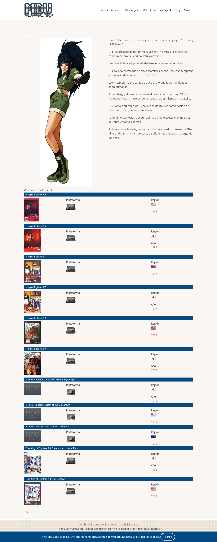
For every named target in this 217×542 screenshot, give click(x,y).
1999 (154, 335)
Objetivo (112, 524)
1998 (154, 469)
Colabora (84, 524)
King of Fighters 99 (36, 318)
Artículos (116, 10)
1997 (154, 274)
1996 (154, 211)
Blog (177, 10)
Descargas (131, 10)
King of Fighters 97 (36, 256)
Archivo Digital (162, 10)
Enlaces (133, 524)
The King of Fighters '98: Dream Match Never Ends (52, 448)
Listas (102, 10)
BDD (146, 10)
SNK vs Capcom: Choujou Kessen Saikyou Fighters (52, 379)
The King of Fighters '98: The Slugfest (45, 479)
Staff (123, 524)
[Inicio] (38, 10)
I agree (168, 536)
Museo (188, 10)
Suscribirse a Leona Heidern (108, 512)
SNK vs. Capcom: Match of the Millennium (48, 405)
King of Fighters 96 (36, 194)
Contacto (98, 524)
